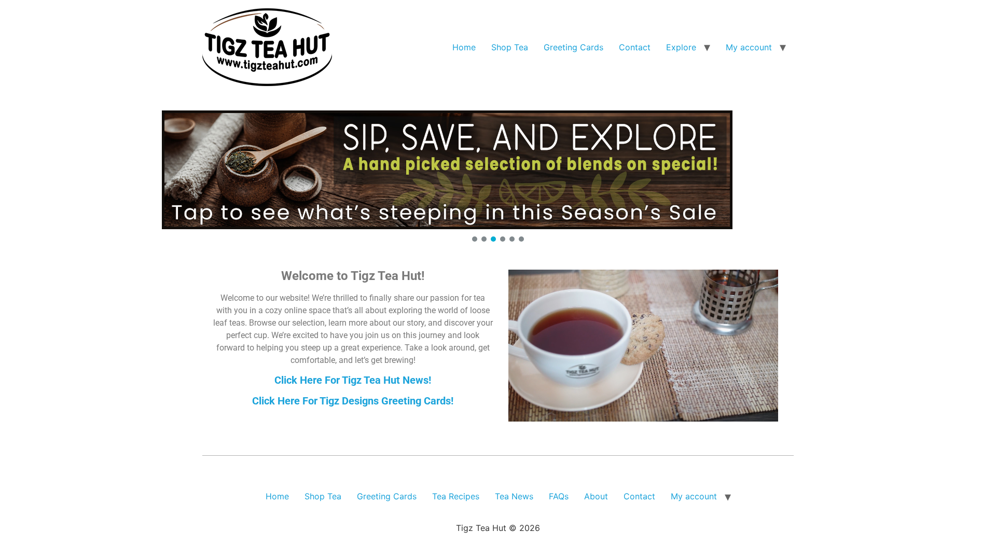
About (596, 496)
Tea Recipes (455, 496)
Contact (635, 47)
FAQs (559, 496)
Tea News (514, 496)
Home (464, 47)
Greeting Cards (573, 47)
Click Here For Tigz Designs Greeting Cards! (352, 401)
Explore (681, 47)
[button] (498, 169)
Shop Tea (509, 47)
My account (749, 47)
